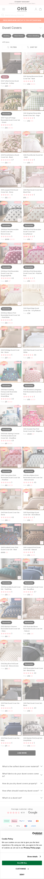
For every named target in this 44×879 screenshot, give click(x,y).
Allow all (22, 863)
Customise (21, 869)
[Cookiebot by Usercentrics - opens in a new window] (32, 833)
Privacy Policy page (32, 848)
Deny (22, 874)
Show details (32, 857)
